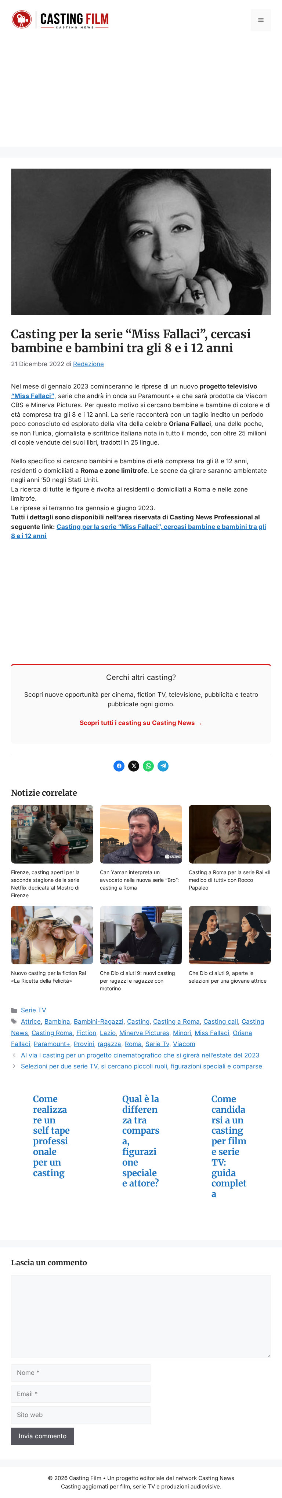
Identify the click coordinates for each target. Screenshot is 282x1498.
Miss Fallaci (212, 1033)
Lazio (108, 1033)
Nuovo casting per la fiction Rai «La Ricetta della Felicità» (48, 977)
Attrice (31, 1021)
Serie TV (33, 1010)
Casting (138, 1021)
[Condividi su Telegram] (163, 766)
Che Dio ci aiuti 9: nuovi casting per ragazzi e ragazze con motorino (137, 980)
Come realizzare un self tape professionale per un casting (51, 1136)
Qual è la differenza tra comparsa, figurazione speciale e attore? (140, 1141)
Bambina (57, 1021)
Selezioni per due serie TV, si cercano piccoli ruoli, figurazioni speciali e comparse (141, 1066)
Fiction (86, 1033)
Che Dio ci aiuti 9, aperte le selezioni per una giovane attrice (228, 977)
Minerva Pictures (144, 1033)
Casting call (220, 1021)
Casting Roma (52, 1033)
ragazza (109, 1044)
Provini (84, 1044)
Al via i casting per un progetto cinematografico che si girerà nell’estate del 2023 (140, 1055)
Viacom (184, 1044)
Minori (182, 1033)
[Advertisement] (141, 95)
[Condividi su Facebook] (118, 766)
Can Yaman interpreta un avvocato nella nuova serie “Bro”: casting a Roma (139, 880)
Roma (133, 1044)
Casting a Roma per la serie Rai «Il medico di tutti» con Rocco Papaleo (229, 880)
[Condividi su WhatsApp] (148, 766)
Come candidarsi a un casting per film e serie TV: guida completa (229, 1147)
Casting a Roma (176, 1021)
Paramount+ (52, 1044)
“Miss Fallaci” (32, 396)
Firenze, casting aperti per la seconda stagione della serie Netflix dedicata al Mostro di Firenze (45, 883)
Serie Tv (157, 1044)
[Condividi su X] (133, 766)
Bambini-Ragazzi (98, 1021)
